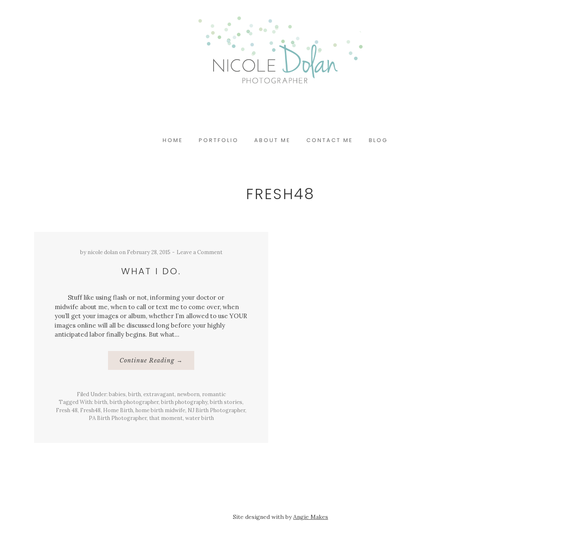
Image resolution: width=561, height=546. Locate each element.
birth (134, 394)
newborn (188, 394)
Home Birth (118, 410)
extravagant (159, 394)
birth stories (226, 402)
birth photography (184, 402)
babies (117, 394)
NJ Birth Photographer (216, 410)
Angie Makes (310, 517)
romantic (214, 394)
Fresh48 (90, 410)
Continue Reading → (156, 363)
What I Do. (151, 271)
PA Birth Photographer (118, 418)
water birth (199, 418)
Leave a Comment (200, 252)
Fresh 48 (67, 410)
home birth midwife (160, 410)
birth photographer (134, 402)
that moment (166, 418)
